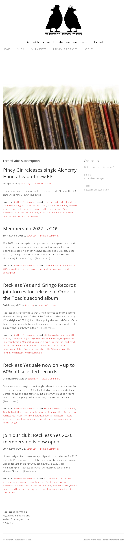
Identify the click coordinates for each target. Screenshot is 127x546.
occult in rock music (57, 205)
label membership (53, 265)
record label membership (52, 212)
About (89, 49)
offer (65, 412)
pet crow (72, 412)
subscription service (63, 419)
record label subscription (48, 269)
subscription (68, 489)
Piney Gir (72, 205)
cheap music (69, 408)
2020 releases (51, 478)
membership (31, 412)
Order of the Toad (60, 341)
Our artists (38, 49)
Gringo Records (68, 338)
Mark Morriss (17, 412)
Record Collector (61, 485)
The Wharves (53, 349)
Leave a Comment (43, 183)
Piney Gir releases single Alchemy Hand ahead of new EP (40, 173)
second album (39, 349)
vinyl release (18, 352)
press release (33, 209)
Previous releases (65, 49)
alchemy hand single (54, 202)
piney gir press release (14, 209)
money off (44, 412)
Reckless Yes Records (24, 202)
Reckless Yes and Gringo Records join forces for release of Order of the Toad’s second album (40, 291)
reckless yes (47, 209)
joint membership (12, 341)
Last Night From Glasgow (53, 482)
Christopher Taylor (20, 338)
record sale (41, 419)
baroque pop (63, 335)
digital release (38, 338)
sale (50, 419)
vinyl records (9, 492)
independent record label (27, 482)
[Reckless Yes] (63, 33)
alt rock (68, 202)
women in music (30, 216)
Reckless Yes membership (16, 345)
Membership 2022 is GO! (30, 228)
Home (6, 49)
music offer (56, 412)
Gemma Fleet (52, 338)
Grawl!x (6, 412)
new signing (44, 341)
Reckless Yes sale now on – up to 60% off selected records (39, 368)
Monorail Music (29, 341)
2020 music (49, 335)
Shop (20, 49)
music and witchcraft (36, 205)
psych (73, 341)
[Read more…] (42, 258)
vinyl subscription (33, 352)
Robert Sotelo (24, 349)
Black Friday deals (53, 408)
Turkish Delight (10, 422)
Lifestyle (86, 539)
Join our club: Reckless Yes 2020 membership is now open (37, 438)
